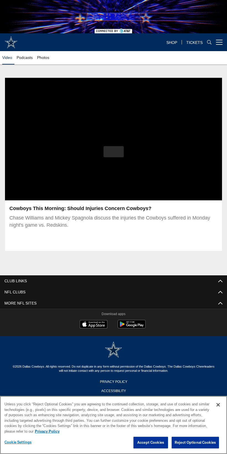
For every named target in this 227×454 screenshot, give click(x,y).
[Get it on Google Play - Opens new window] (132, 327)
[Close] (218, 405)
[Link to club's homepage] (11, 40)
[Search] (209, 42)
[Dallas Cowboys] (113, 350)
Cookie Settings (18, 442)
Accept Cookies (150, 442)
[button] (113, 151)
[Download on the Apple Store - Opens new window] (94, 325)
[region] (113, 425)
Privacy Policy (113, 381)
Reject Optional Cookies (195, 442)
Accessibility (113, 390)
